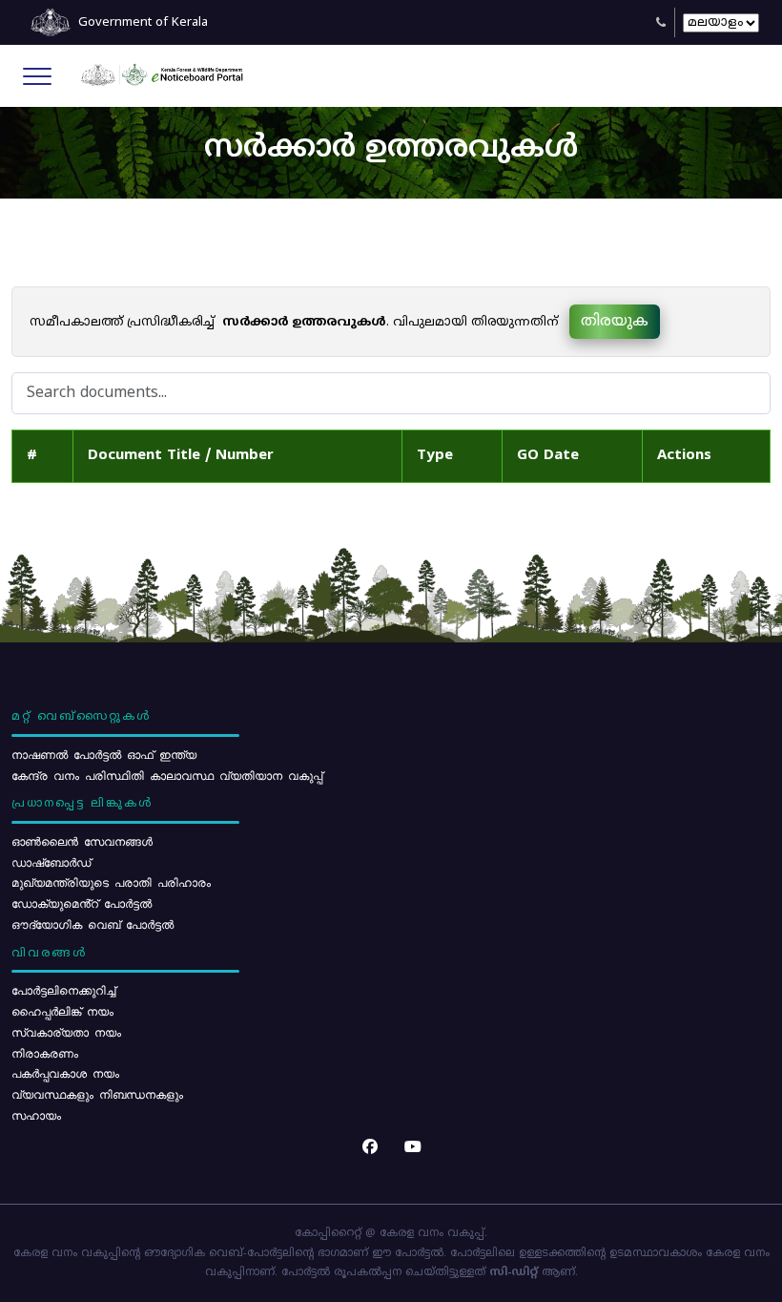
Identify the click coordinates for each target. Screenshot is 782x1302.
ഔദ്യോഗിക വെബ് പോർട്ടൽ (92, 924)
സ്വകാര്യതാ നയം (66, 1032)
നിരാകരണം (44, 1053)
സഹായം (36, 1115)
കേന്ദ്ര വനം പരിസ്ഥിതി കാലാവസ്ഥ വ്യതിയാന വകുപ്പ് (166, 775)
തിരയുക (614, 321)
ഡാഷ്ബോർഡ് (51, 862)
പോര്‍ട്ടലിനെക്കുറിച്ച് (63, 990)
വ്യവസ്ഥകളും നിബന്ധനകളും (97, 1094)
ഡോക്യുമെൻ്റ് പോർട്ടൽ (81, 903)
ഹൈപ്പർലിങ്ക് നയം (62, 1011)
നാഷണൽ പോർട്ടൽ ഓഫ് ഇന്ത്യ (103, 754)
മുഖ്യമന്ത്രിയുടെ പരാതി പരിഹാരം (111, 882)
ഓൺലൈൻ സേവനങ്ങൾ (82, 841)
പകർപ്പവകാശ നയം (65, 1073)
